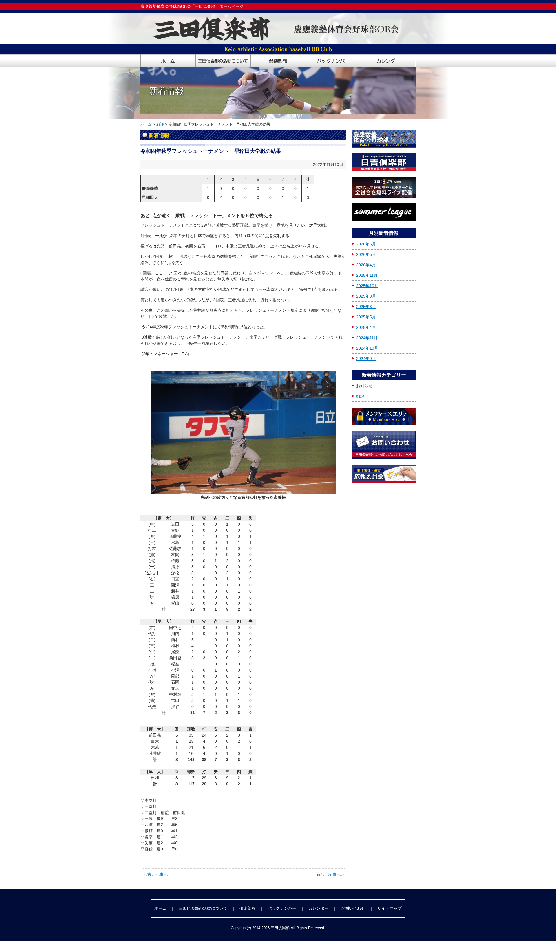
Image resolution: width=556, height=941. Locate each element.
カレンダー (318, 908)
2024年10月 (367, 348)
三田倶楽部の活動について (203, 908)
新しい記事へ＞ (330, 874)
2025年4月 (366, 327)
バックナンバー (282, 908)
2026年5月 (366, 254)
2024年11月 (367, 337)
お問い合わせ (353, 908)
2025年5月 (366, 317)
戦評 (160, 124)
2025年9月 (366, 296)
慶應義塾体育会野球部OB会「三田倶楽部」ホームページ (192, 6)
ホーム (146, 124)
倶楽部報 (247, 908)
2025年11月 (367, 275)
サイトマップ (389, 908)
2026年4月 (366, 265)
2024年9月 (366, 358)
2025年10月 (367, 285)
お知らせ (364, 386)
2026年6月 (366, 244)
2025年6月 (366, 306)
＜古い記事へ (155, 874)
